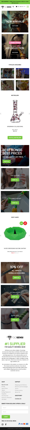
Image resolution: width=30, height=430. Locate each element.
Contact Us (18, 398)
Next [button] (29, 113)
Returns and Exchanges (21, 386)
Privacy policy (19, 390)
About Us (17, 392)
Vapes (3, 390)
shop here (15, 26)
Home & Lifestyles (7, 397)
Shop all (6, 161)
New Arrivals (5, 384)
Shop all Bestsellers (15, 137)
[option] (15, 116)
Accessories (5, 395)
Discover (15, 52)
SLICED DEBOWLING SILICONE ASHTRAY (15, 248)
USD (21, 6)
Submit (6, 416)
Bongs (3, 386)
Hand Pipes (5, 388)
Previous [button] (1, 113)
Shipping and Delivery (21, 385)
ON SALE (4, 399)
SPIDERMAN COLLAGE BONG (15, 126)
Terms (16, 388)
